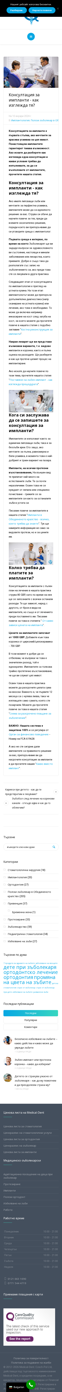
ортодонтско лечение (30, 972)
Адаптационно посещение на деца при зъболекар (28, 1175)
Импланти (9, 1190)
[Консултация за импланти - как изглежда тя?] (31, 72)
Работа (7, 1209)
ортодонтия (18, 977)
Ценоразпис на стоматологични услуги (27, 1132)
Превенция (15, 903)
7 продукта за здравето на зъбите (19, 963)
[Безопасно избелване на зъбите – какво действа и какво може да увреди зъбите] (7, 1040)
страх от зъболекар (26, 987)
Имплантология (20, 120)
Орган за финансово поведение (29, 734)
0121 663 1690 (17, 1278)
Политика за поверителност (31, 1358)
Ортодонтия (15, 884)
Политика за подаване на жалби (31, 1362)
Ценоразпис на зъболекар (19, 1145)
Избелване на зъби (20, 941)
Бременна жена (22, 912)
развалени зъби (40, 992)
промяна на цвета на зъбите (29, 980)
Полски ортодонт (14, 1197)
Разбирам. (16, 10)
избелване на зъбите (23, 992)
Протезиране (16, 919)
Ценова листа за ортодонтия (21, 1139)
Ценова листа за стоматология (22, 1126)
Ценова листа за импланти (20, 1152)
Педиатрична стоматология (25, 934)
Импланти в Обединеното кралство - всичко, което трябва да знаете (29, 519)
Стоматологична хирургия (24, 870)
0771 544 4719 (16, 1283)
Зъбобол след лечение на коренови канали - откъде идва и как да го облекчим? (33, 803)
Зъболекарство (17, 926)
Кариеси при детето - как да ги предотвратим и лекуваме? (23, 792)
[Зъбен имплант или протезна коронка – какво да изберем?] (7, 1061)
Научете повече (42, 10)
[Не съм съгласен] (57, 8)
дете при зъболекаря (29, 967)
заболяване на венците (46, 963)
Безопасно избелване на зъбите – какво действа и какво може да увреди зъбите (36, 1043)
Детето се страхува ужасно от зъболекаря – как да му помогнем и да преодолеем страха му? (35, 1080)
